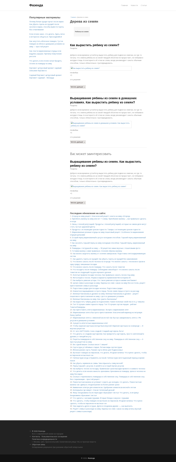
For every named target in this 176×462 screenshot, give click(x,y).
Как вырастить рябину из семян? (94, 45)
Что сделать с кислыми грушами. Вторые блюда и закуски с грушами (101, 398)
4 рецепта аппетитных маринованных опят (90, 323)
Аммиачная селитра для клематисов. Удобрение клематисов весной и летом (104, 387)
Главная (124, 5)
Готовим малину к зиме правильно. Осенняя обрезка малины (97, 251)
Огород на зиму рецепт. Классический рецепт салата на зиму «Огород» (101, 216)
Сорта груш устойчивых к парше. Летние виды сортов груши (97, 347)
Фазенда (36, 5)
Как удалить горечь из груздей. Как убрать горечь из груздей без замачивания (105, 259)
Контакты (36, 436)
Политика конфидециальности (44, 439)
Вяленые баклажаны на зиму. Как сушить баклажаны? (95, 299)
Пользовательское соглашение (54, 436)
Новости (134, 5)
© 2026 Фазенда (38, 431)
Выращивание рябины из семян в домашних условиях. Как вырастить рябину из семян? (103, 100)
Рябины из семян (82, 32)
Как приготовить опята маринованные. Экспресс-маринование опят (101, 310)
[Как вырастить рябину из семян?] (108, 68)
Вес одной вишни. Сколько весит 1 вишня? (90, 344)
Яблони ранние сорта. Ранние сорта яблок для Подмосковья (98, 350)
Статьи (144, 5)
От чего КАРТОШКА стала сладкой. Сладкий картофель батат (98, 331)
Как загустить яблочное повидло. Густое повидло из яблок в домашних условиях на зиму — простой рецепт (46, 44)
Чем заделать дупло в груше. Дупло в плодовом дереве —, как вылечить (103, 406)
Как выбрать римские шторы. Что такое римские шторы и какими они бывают (105, 280)
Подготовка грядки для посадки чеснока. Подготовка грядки (97, 288)
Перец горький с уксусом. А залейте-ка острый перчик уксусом (98, 366)
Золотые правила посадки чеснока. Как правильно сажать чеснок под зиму (104, 275)
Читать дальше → (78, 87)
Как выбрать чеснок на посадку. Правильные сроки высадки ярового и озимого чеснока (109, 368)
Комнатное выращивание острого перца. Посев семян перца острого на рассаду (106, 291)
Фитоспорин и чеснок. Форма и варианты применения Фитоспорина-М (102, 278)
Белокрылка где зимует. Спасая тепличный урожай (93, 390)
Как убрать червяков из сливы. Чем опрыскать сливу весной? (98, 363)
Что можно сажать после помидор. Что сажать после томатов (99, 267)
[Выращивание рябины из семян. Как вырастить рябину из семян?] (108, 186)
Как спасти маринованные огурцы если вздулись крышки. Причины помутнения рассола (45, 53)
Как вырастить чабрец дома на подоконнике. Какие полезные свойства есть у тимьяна (108, 302)
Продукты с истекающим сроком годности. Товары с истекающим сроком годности (106, 229)
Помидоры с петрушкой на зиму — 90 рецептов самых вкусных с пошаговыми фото (106, 248)
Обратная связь (38, 444)
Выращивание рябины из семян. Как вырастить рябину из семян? (105, 163)
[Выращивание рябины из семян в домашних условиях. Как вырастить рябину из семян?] (108, 124)
